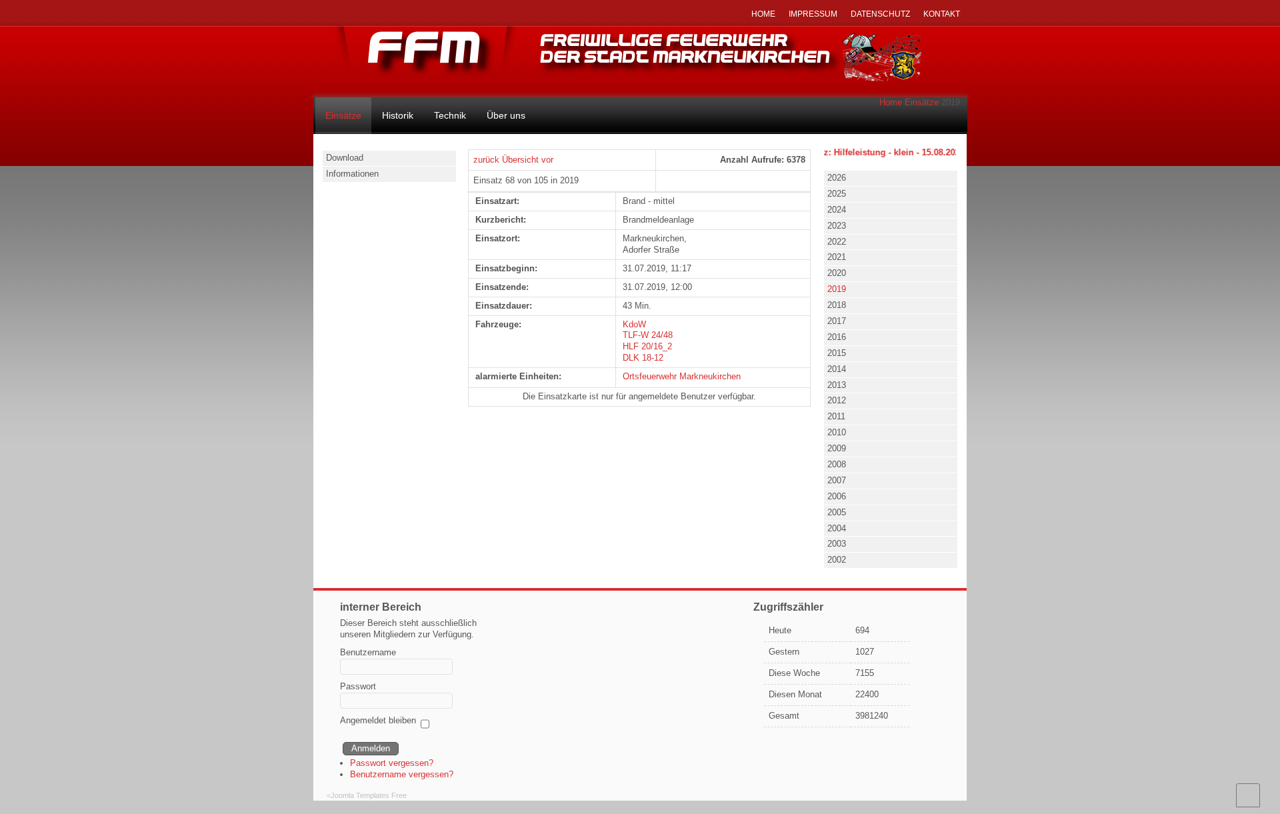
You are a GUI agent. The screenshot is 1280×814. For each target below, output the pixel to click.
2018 (836, 305)
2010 (836, 432)
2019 (836, 289)
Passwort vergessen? (391, 763)
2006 (836, 496)
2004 (836, 528)
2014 (836, 369)
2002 (836, 560)
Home (890, 102)
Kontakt (941, 14)
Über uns (506, 115)
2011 (836, 416)
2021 (836, 257)
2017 (836, 321)
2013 (836, 385)
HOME (763, 14)
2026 (836, 178)
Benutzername (368, 652)
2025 (836, 194)
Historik (397, 115)
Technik (450, 115)
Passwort (358, 686)
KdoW (634, 324)
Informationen (352, 174)
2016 (836, 337)
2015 (836, 353)
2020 (836, 273)
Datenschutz (880, 14)
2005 (836, 512)
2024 (836, 210)
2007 (836, 480)
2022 (836, 242)
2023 (836, 226)
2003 (836, 544)
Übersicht (520, 160)
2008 (836, 464)
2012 (836, 400)
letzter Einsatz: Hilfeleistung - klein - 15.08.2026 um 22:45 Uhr (888, 152)
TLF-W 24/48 (648, 335)
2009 (836, 448)
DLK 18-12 (643, 358)
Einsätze (922, 102)
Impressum (813, 14)
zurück (486, 160)
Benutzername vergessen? (401, 774)
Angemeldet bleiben (378, 720)
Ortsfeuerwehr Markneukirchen (682, 376)
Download (344, 158)
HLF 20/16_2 (647, 346)
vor (547, 160)
